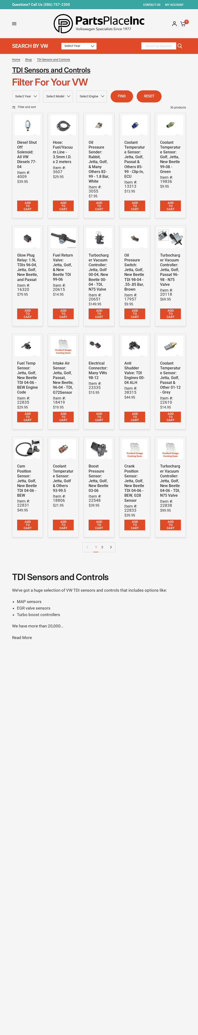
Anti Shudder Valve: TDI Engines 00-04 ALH (134, 373)
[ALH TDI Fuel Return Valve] (63, 238)
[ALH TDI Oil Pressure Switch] (135, 238)
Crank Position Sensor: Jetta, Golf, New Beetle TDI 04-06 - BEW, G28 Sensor (134, 483)
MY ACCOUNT (174, 5)
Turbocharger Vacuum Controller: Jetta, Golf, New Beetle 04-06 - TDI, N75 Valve (170, 481)
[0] (182, 23)
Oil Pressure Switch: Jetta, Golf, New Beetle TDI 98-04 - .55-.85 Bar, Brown (134, 272)
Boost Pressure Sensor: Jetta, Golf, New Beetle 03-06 (98, 478)
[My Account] (174, 23)
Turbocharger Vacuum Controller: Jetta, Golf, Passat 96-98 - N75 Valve (170, 270)
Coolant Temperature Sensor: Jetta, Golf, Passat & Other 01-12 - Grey (170, 378)
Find (122, 96)
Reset (149, 96)
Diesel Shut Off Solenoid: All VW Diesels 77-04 (27, 154)
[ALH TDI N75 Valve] (99, 238)
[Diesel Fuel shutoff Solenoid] (27, 125)
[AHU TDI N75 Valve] (170, 238)
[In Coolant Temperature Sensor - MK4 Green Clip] (170, 125)
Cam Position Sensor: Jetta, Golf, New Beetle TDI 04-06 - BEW (27, 481)
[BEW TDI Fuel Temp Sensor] (27, 346)
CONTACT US (151, 5)
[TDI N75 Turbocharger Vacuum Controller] (170, 449)
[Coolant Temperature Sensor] (170, 346)
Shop (28, 59)
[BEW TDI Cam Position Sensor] (27, 449)
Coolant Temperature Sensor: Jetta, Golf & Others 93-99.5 (63, 478)
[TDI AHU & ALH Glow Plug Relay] (27, 238)
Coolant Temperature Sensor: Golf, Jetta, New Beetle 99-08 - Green (170, 157)
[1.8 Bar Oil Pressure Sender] (99, 125)
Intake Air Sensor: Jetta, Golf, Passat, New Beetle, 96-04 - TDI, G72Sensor (63, 378)
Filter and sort (27, 107)
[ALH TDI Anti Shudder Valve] (135, 346)
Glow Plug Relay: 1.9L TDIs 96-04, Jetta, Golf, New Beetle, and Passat (27, 267)
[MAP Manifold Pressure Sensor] (99, 449)
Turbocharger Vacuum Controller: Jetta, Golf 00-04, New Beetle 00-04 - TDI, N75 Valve (99, 272)
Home (16, 59)
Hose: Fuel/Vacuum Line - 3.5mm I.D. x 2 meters (63, 152)
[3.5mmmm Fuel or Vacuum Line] (63, 125)
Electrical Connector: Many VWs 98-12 (98, 370)
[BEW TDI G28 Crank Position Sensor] (135, 449)
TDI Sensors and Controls (53, 59)
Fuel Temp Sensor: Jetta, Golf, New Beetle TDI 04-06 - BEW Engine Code (27, 378)
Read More (22, 638)
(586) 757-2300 (56, 4)
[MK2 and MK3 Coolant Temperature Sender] (135, 125)
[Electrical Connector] (99, 346)
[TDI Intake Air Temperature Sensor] (63, 346)
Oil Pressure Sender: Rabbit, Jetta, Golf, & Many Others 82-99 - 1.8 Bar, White (99, 162)
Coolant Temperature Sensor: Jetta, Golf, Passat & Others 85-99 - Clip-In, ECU (134, 159)
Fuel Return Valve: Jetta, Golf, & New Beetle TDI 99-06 (63, 267)
